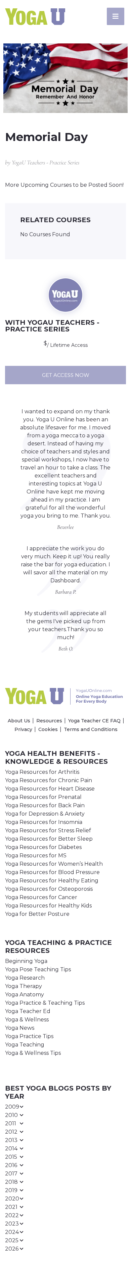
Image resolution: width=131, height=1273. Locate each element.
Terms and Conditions (91, 729)
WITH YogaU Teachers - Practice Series (52, 325)
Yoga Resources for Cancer (41, 897)
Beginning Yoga (26, 961)
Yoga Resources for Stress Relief (48, 830)
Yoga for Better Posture (37, 914)
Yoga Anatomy (24, 994)
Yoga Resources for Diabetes (43, 847)
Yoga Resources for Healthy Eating (51, 880)
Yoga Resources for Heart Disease (50, 789)
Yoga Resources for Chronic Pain (48, 780)
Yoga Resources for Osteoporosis (49, 889)
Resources (49, 721)
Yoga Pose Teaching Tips (38, 969)
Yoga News (19, 1028)
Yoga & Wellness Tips (33, 1053)
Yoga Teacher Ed (27, 1011)
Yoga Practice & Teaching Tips (45, 1003)
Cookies (48, 729)
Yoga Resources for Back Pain (45, 805)
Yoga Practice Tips (29, 1036)
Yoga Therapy (23, 986)
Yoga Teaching (24, 1044)
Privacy (23, 729)
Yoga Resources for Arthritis (42, 772)
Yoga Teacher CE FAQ (94, 721)
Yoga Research (25, 978)
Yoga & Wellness (27, 1019)
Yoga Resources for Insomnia (43, 822)
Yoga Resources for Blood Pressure (52, 872)
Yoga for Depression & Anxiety (45, 814)
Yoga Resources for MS (36, 855)
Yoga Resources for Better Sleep (49, 839)
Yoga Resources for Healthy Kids (48, 905)
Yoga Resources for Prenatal (43, 797)
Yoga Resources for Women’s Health (54, 864)
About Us (19, 721)
